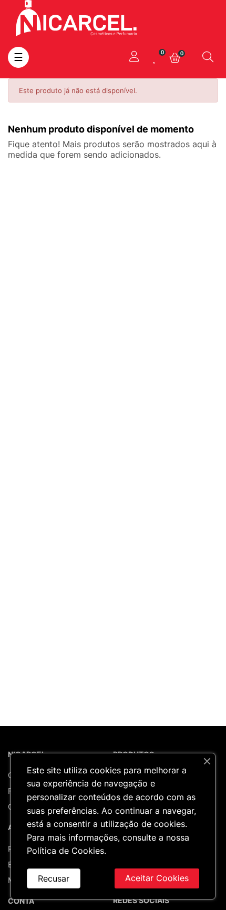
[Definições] (134, 57)
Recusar (53, 878)
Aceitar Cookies (157, 878)
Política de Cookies (65, 850)
